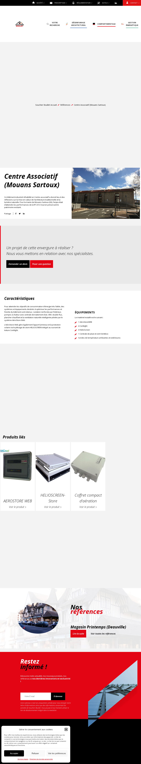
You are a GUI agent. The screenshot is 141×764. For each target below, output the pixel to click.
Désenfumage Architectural (78, 24)
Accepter (14, 753)
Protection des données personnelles (41, 759)
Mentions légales (23, 759)
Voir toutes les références (103, 633)
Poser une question (41, 264)
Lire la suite (78, 633)
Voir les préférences (57, 753)
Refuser (35, 753)
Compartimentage (106, 24)
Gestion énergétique (132, 24)
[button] (66, 729)
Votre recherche (55, 24)
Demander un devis (18, 264)
